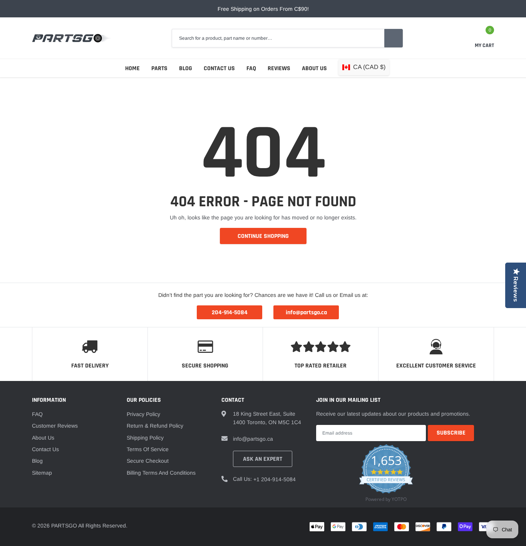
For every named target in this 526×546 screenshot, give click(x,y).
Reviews (279, 68)
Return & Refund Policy (155, 426)
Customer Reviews (55, 426)
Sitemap (42, 473)
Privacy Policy (143, 414)
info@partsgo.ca (253, 439)
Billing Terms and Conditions (161, 473)
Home (132, 68)
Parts (159, 68)
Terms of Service (148, 449)
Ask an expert (262, 459)
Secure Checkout (148, 461)
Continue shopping (263, 236)
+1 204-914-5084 (274, 479)
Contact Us (219, 68)
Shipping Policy (145, 438)
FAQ (251, 68)
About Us (314, 68)
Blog (185, 68)
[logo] (71, 38)
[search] (393, 38)
